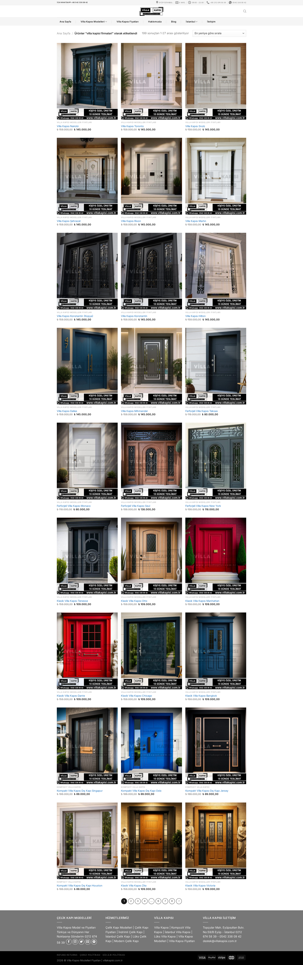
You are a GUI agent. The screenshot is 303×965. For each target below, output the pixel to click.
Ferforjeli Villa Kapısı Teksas (201, 410)
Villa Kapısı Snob (195, 126)
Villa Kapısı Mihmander (134, 410)
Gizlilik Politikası (114, 955)
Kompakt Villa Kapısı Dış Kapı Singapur (80, 790)
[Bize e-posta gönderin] (88, 942)
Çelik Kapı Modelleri (119, 927)
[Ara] (244, 11)
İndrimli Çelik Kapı (131, 932)
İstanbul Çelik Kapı (118, 936)
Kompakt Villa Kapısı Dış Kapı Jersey (206, 790)
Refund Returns (67, 955)
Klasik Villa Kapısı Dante (71, 695)
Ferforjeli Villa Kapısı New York (203, 505)
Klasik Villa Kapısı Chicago (136, 695)
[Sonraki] (179, 901)
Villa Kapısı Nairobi (68, 126)
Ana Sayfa (65, 21)
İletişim (211, 21)
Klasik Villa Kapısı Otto (134, 600)
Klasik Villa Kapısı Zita (133, 885)
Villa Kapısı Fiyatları (128, 21)
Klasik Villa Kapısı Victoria (200, 885)
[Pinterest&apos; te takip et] (94, 942)
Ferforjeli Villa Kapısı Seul (135, 505)
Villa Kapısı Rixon (131, 220)
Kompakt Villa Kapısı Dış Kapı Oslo (141, 790)
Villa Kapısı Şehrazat (69, 220)
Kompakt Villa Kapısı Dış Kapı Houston (79, 885)
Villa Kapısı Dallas (67, 410)
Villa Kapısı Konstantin (134, 315)
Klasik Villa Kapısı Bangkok (201, 695)
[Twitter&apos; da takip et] (81, 942)
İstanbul (190, 21)
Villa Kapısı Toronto (132, 126)
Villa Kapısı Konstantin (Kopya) (75, 315)
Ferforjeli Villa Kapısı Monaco (74, 505)
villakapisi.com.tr (113, 960)
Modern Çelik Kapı (126, 941)
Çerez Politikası (90, 955)
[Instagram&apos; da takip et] (75, 942)
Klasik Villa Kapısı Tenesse (72, 600)
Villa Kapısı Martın (195, 220)
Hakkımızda (154, 21)
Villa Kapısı (161, 927)
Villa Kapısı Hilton (195, 315)
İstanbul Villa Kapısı (177, 932)
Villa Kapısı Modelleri (93, 21)
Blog (173, 21)
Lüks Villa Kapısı (165, 936)
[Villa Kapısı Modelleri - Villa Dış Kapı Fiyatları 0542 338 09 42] (151, 11)
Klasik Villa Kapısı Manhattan (202, 600)
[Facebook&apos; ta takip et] (69, 942)
